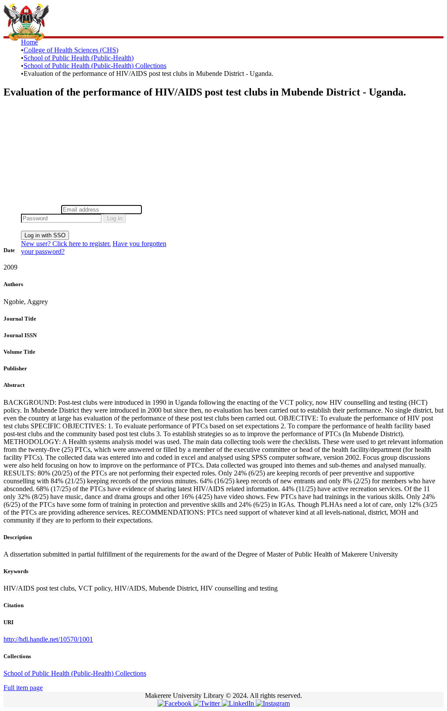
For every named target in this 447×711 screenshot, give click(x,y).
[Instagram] (273, 703)
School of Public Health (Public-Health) (79, 58)
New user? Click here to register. (66, 243)
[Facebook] (175, 703)
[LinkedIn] (239, 703)
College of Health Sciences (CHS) (71, 50)
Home (29, 42)
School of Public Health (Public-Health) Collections (95, 65)
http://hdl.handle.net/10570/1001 (48, 639)
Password (157, 209)
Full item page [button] (23, 687)
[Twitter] (207, 703)
